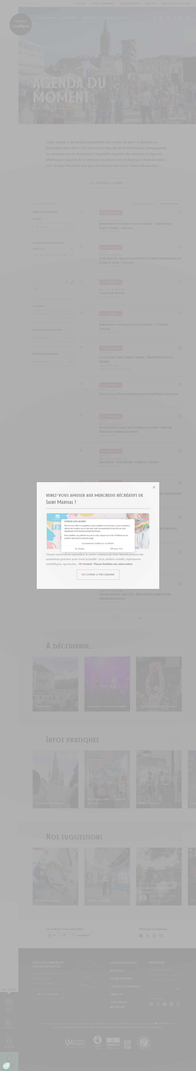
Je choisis (79, 548)
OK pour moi (116, 548)
